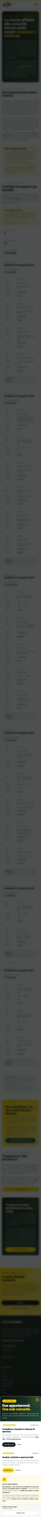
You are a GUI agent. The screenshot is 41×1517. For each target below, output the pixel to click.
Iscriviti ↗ (19, 1444)
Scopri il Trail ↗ (8, 1470)
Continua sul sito (20, 1513)
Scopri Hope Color (9, 1444)
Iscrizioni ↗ (18, 1470)
